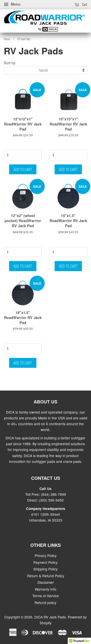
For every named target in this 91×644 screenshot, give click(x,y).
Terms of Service (45, 595)
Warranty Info (45, 589)
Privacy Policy (46, 555)
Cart (84, 4)
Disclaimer (45, 582)
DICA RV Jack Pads (50, 616)
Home (7, 39)
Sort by (9, 62)
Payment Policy (45, 562)
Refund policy (45, 602)
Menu (15, 4)
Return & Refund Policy (45, 575)
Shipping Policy (45, 568)
